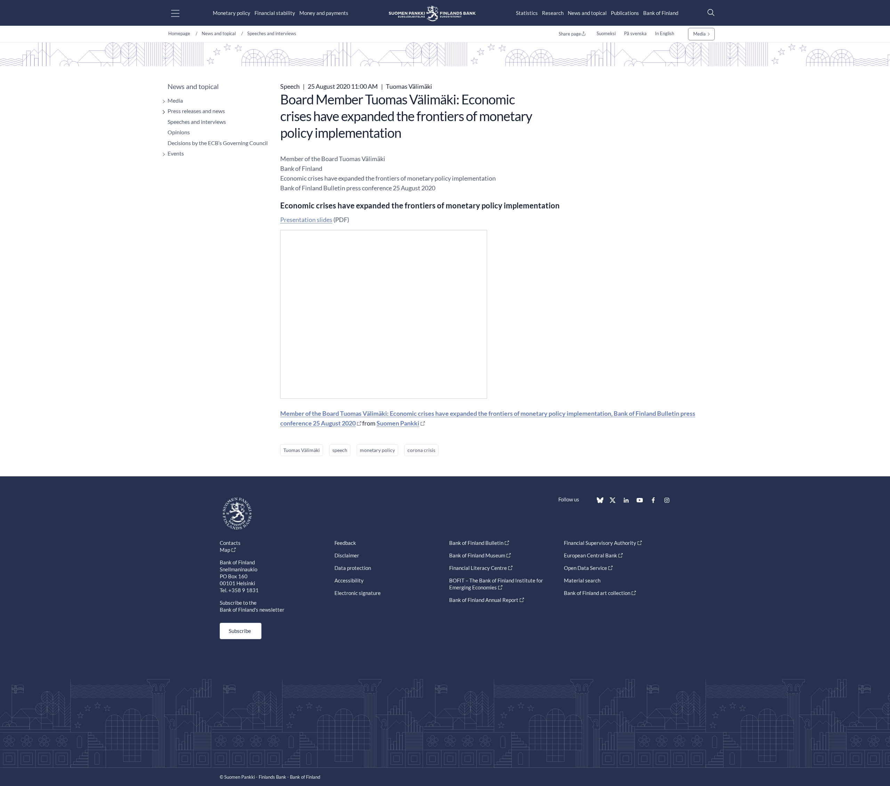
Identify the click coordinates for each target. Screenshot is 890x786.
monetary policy (377, 450)
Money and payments (323, 13)
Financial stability (274, 13)
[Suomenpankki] (432, 13)
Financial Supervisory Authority (600, 543)
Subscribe (240, 631)
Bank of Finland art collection (597, 593)
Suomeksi (606, 33)
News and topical (587, 13)
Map (225, 550)
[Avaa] (162, 101)
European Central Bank (590, 555)
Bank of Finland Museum (477, 555)
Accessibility (349, 580)
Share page (570, 34)
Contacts (230, 543)
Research (553, 13)
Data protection (352, 568)
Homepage (179, 33)
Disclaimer (346, 555)
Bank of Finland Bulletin (476, 543)
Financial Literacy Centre (478, 568)
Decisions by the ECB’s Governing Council (218, 143)
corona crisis (421, 450)
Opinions (179, 132)
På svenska (635, 33)
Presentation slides (306, 219)
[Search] (709, 12)
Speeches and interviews (271, 33)
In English (664, 33)
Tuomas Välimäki (301, 450)
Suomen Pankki (398, 423)
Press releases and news (196, 111)
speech (339, 450)
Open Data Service (585, 568)
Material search (582, 580)
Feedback (345, 543)
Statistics (527, 13)
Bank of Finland (660, 13)
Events (176, 153)
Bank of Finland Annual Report (483, 600)
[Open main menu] (181, 13)
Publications (625, 13)
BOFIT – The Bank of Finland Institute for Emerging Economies (496, 583)
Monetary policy (231, 13)
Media (699, 34)
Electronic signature (357, 593)
